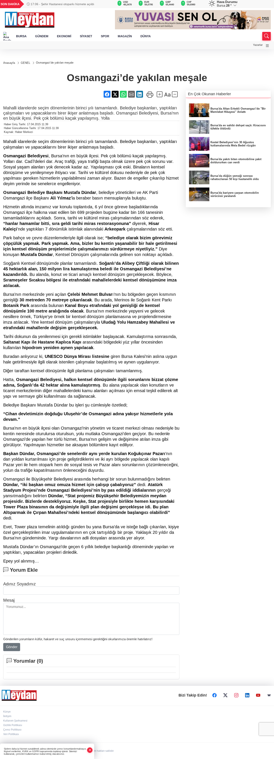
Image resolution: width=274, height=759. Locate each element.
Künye (7, 711)
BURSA (21, 36)
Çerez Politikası (12, 729)
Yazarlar (258, 44)
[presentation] (106, 4)
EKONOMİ (64, 36)
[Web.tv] (269, 695)
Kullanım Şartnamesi (15, 720)
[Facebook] (214, 695)
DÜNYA (145, 36)
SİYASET (86, 36)
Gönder (11, 647)
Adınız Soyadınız (19, 584)
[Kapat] (89, 750)
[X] (225, 695)
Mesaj (9, 600)
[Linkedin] (247, 695)
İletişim (7, 716)
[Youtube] (258, 695)
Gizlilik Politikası (12, 725)
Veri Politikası (11, 734)
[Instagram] (236, 695)
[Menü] (267, 45)
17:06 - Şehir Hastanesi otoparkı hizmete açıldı (62, 4)
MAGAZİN (125, 36)
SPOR (105, 36)
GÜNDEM (41, 36)
